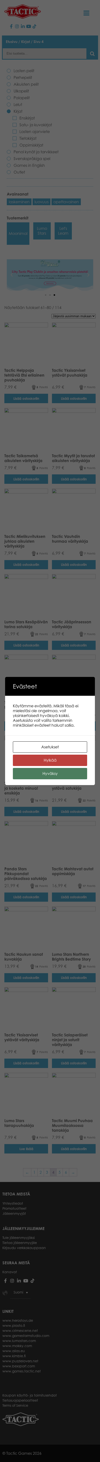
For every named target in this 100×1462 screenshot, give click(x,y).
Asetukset (50, 747)
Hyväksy (50, 773)
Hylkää (50, 760)
